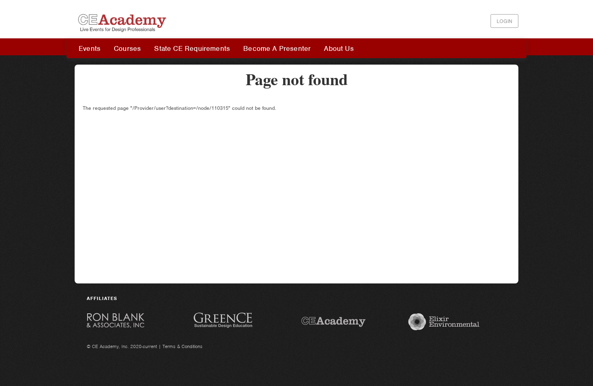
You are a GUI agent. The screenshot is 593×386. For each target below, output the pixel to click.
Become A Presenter (277, 48)
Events (89, 48)
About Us (338, 48)
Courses (127, 48)
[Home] (123, 33)
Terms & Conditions (183, 346)
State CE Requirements (192, 48)
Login (504, 21)
